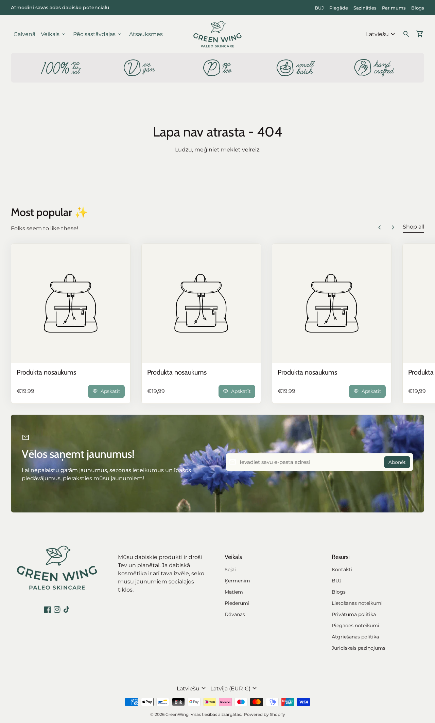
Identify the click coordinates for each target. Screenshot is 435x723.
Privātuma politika (354, 614)
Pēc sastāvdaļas (97, 34)
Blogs (417, 8)
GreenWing (177, 714)
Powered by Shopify (264, 714)
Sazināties (365, 8)
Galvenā (24, 34)
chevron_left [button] (380, 227)
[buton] (381, 34)
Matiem (234, 592)
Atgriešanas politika (355, 637)
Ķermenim (237, 581)
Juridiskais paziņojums (358, 648)
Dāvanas (235, 614)
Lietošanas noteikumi (357, 603)
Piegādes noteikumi (355, 625)
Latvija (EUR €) (234, 688)
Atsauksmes (146, 34)
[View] (70, 303)
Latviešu (381, 34)
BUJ (319, 8)
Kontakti (342, 569)
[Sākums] (217, 34)
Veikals (53, 34)
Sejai (230, 569)
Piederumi (237, 603)
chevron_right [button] (393, 227)
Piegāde (338, 8)
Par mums (394, 8)
